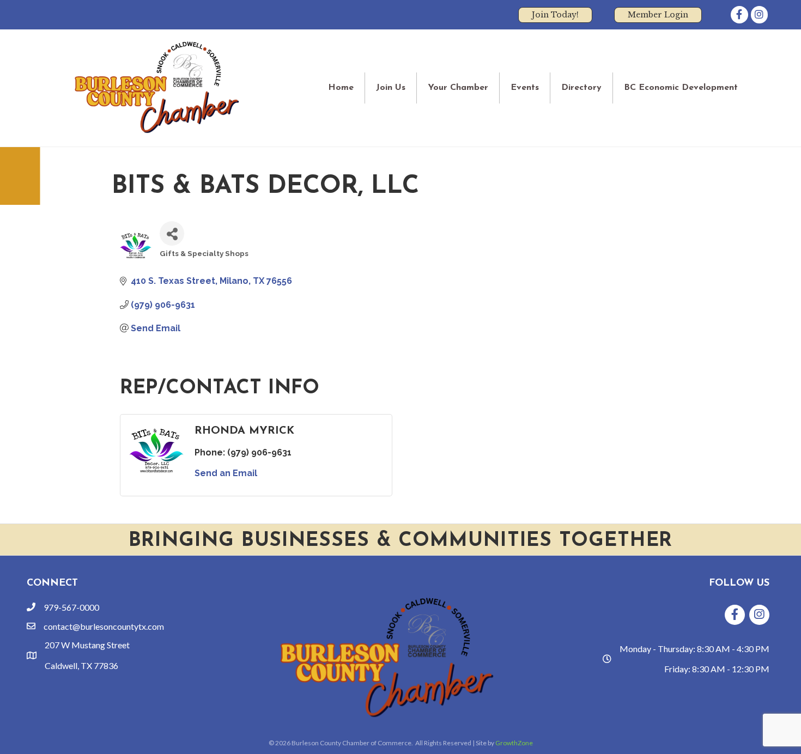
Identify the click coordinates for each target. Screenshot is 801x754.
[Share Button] (172, 233)
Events (525, 87)
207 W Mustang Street (87, 645)
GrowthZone (514, 743)
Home (341, 87)
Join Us (390, 87)
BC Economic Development (681, 87)
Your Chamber (458, 87)
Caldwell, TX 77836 (81, 665)
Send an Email (226, 473)
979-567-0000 (71, 607)
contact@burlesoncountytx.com (104, 626)
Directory (581, 87)
